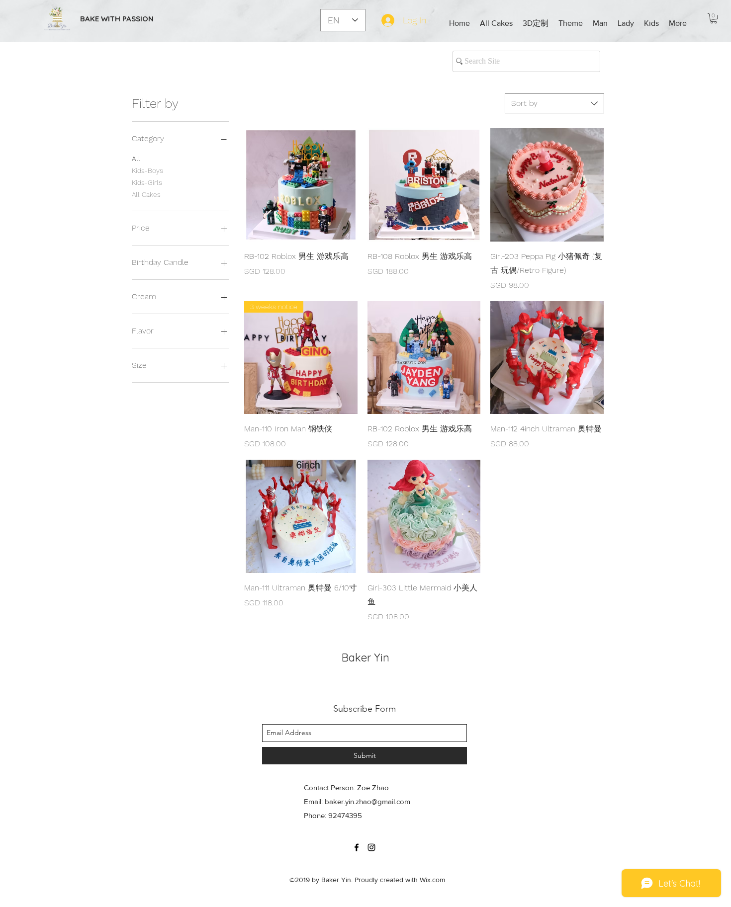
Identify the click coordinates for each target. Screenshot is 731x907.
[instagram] (371, 847)
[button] (535, 23)
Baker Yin (365, 657)
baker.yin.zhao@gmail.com (367, 801)
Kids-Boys (147, 170)
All (136, 159)
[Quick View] (301, 185)
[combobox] (554, 103)
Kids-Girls (147, 182)
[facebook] (357, 847)
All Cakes (146, 194)
